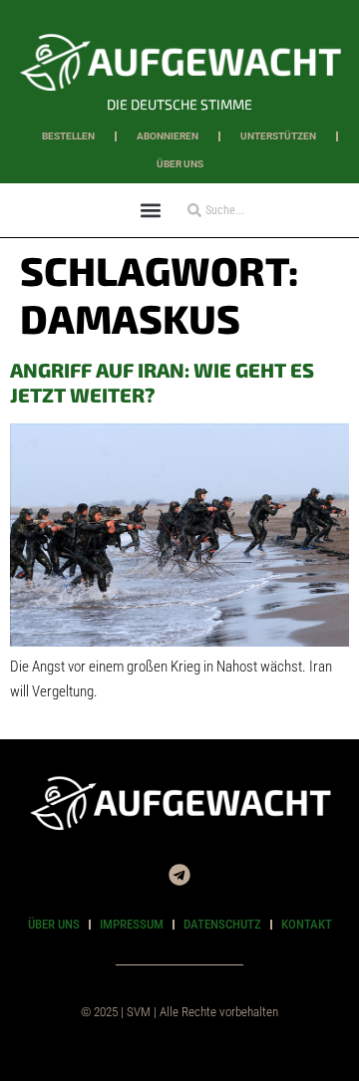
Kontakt (306, 924)
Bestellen (68, 136)
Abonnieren (167, 136)
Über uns (180, 163)
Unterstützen (278, 136)
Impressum (132, 924)
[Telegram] (179, 875)
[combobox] (239, 210)
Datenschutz (222, 924)
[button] (150, 209)
